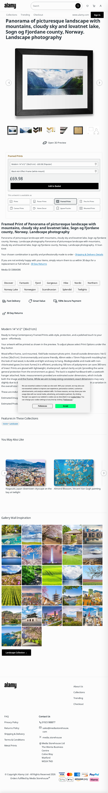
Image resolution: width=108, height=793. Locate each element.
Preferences (42, 406)
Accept (65, 406)
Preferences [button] (67, 400)
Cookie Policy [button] (76, 397)
